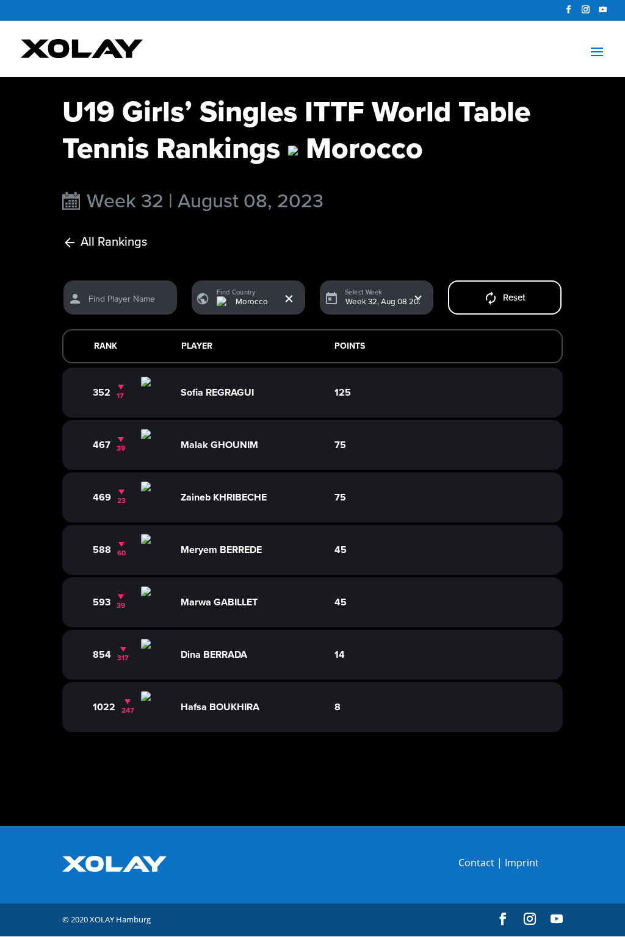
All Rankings (114, 242)
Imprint (522, 862)
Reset (514, 297)
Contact (476, 862)
